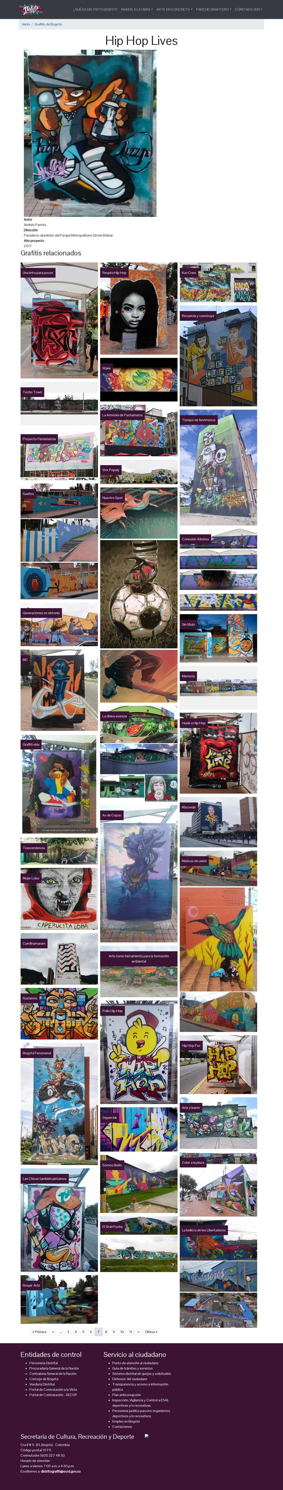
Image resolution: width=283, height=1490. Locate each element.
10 (122, 1332)
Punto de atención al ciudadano (135, 1363)
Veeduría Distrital (42, 1384)
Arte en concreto (173, 9)
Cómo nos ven (247, 9)
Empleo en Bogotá (126, 1421)
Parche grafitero (212, 9)
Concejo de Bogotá (43, 1379)
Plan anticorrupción (126, 1395)
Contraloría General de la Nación (52, 1373)
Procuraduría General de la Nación (54, 1368)
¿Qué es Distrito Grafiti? (95, 9)
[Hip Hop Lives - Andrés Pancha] (90, 133)
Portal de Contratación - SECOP (53, 1395)
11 (130, 1332)
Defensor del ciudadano (129, 1379)
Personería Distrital (43, 1363)
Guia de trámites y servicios (132, 1368)
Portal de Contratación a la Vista (53, 1389)
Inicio (26, 24)
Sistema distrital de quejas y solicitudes (141, 1373)
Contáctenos (122, 1426)
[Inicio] (33, 9)
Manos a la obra (135, 9)
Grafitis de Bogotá (48, 24)
